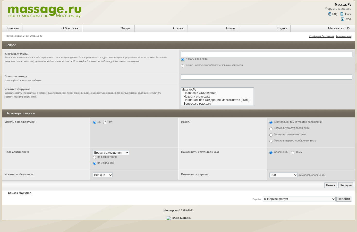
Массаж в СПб (338, 28)
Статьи (178, 28)
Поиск (347, 14)
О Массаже (69, 28)
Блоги (230, 28)
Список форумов (19, 192)
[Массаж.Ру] (217, 89)
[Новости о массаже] (217, 97)
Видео (282, 28)
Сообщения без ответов (321, 36)
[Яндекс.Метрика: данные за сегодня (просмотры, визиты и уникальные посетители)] (179, 218)
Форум (125, 28)
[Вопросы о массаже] (217, 104)
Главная (13, 28)
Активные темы (343, 36)
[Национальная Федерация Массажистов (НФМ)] (217, 100)
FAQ (334, 14)
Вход (347, 18)
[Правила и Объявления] (217, 93)
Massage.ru (170, 210)
